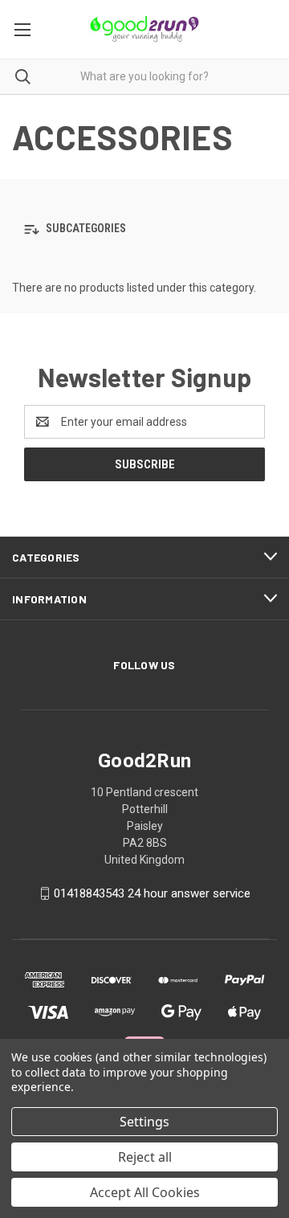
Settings (144, 1121)
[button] (144, 229)
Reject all (145, 1157)
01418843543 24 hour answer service (152, 893)
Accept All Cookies (145, 1192)
